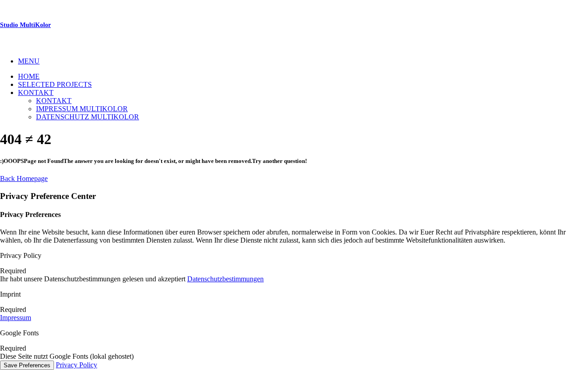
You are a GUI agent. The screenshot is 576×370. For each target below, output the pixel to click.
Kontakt (36, 92)
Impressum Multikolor (82, 109)
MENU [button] (29, 61)
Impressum (15, 317)
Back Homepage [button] (24, 178)
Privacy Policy (76, 365)
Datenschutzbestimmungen (225, 279)
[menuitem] (297, 61)
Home (29, 76)
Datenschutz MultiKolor (87, 117)
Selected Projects (55, 84)
